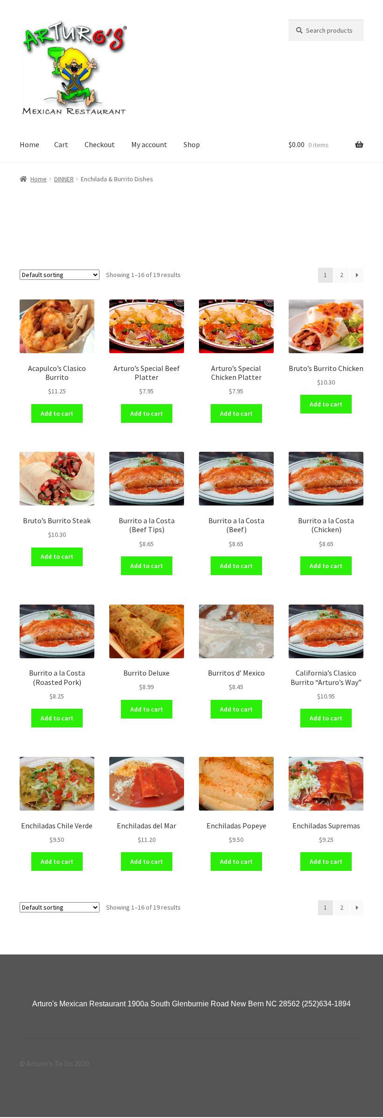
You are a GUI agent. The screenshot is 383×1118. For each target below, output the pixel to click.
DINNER (64, 179)
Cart (61, 144)
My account (149, 144)
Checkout (100, 144)
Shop (192, 144)
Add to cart (57, 413)
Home (29, 144)
